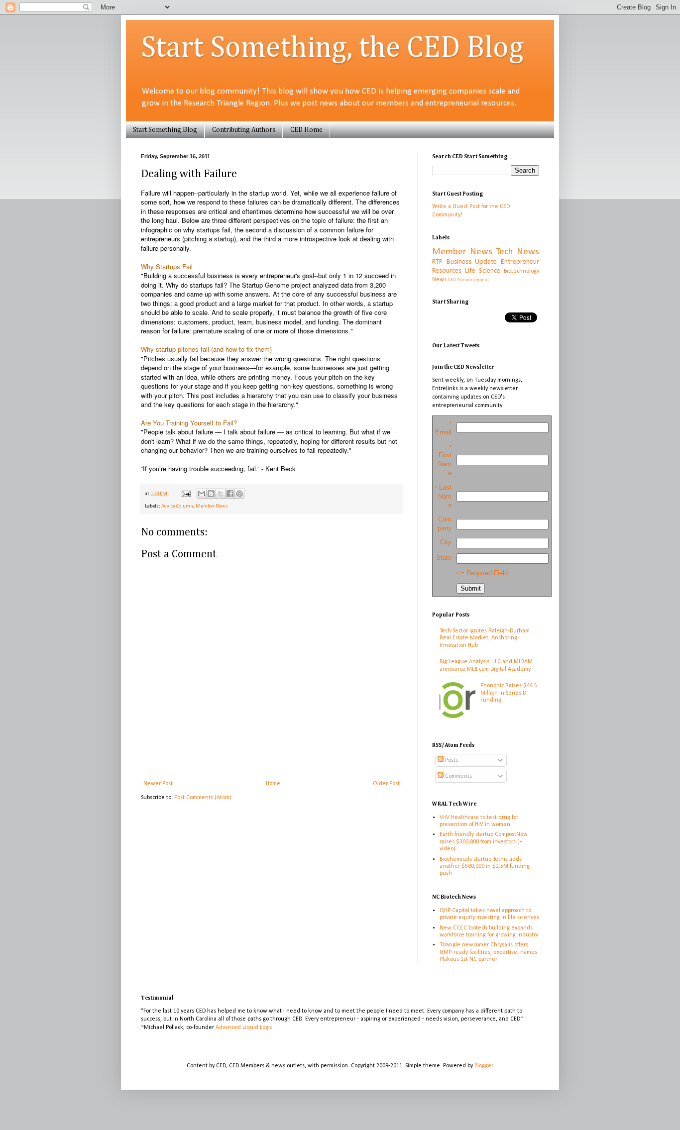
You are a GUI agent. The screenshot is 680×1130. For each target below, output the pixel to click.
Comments (458, 776)
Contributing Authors (243, 129)
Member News (212, 506)
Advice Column (177, 506)
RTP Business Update (464, 262)
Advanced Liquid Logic (244, 1027)
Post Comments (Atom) (202, 798)
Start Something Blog (165, 129)
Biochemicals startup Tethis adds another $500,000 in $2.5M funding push (485, 866)
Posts (451, 760)
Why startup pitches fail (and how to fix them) (206, 349)
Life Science (482, 271)
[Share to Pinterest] (239, 494)
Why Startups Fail (167, 266)
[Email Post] (185, 494)
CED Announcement (468, 280)
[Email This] (202, 494)
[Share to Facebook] (230, 494)
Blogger (483, 1066)
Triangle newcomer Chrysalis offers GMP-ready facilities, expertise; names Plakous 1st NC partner (488, 952)
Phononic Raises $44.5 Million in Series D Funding (508, 693)
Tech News (517, 252)
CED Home (306, 129)
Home (273, 784)
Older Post (386, 784)
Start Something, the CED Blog (332, 48)
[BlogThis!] (211, 494)
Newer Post (158, 784)
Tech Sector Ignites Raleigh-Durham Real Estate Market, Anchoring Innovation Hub (485, 638)
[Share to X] (221, 494)
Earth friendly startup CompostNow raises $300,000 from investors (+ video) (484, 841)
